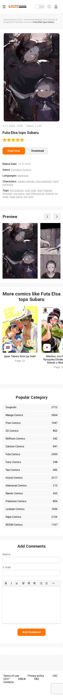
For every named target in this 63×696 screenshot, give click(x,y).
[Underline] (16, 583)
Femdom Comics (21, 169)
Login (55, 6)
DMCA (22, 679)
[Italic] (11, 583)
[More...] (53, 583)
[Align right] (34, 583)
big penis (19, 193)
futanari (47, 190)
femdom (7, 193)
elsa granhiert (44, 181)
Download (37, 150)
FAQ (36, 679)
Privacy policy (36, 675)
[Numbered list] (46, 583)
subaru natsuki (26, 181)
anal (39, 190)
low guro (29, 196)
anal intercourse (35, 193)
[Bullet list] (41, 583)
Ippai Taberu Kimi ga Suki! (20, 356)
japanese (23, 175)
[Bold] (6, 583)
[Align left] (23, 583)
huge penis (15, 196)
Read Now (14, 150)
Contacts (8, 682)
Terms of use (11, 675)
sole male (30, 190)
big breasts (17, 190)
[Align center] (29, 583)
